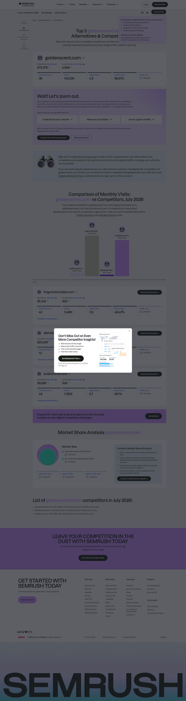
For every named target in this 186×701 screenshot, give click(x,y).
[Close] (129, 330)
